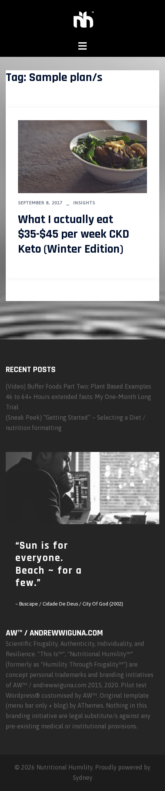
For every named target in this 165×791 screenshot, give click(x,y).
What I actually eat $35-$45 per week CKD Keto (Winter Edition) (73, 234)
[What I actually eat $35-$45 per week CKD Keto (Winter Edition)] (82, 155)
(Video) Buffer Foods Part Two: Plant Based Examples (78, 386)
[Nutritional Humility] (82, 19)
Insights (84, 202)
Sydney (82, 777)
